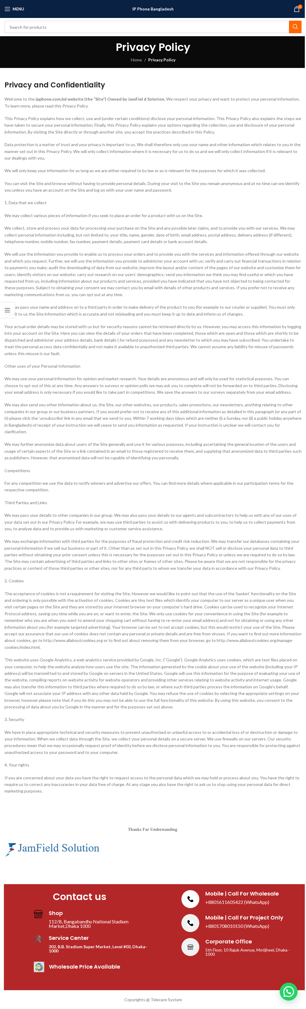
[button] (289, 992)
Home (136, 59)
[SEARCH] (295, 27)
